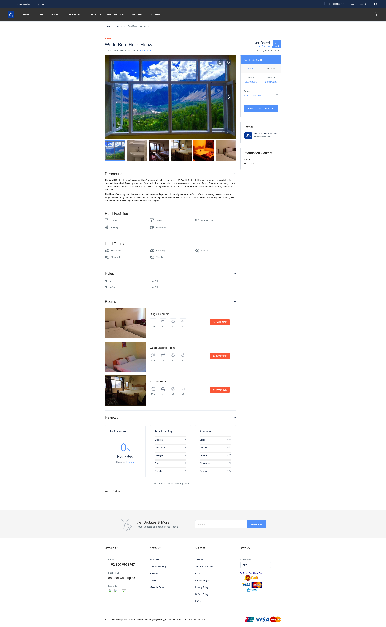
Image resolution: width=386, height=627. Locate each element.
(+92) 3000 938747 (336, 4)
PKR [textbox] (245, 565)
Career (153, 580)
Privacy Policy (201, 587)
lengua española (23, 4)
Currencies (245, 559)
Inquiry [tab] (271, 68)
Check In (251, 77)
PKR (375, 4)
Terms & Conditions (204, 566)
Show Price (220, 322)
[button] (228, 131)
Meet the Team (157, 587)
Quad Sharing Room (162, 347)
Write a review (112, 491)
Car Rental (73, 14)
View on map (144, 50)
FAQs (198, 601)
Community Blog (158, 566)
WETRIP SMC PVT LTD (265, 133)
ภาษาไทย (40, 4)
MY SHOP (155, 14)
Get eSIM (137, 14)
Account (199, 559)
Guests (247, 91)
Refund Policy (201, 594)
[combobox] (255, 565)
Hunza (119, 26)
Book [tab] (251, 68)
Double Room (158, 381)
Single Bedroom (159, 314)
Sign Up (363, 4)
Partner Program (203, 580)
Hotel (55, 14)
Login (352, 4)
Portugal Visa (115, 14)
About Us (154, 559)
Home (26, 14)
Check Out (271, 77)
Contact (94, 14)
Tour (40, 14)
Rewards (154, 573)
